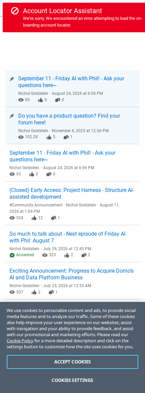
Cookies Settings (72, 380)
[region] (72, 347)
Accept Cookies (72, 362)
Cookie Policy (20, 341)
